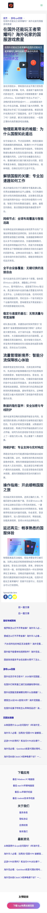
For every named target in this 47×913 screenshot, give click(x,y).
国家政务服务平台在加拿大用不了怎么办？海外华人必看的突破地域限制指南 (23, 660)
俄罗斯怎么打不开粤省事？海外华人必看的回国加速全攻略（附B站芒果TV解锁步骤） (23, 628)
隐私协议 (23, 819)
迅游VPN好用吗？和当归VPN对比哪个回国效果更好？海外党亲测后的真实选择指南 (23, 741)
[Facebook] (5, 597)
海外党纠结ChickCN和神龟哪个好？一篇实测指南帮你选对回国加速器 (23, 757)
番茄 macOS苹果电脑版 (23, 786)
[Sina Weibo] (14, 597)
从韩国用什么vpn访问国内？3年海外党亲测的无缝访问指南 (23, 725)
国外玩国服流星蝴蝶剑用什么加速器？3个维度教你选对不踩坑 (23, 692)
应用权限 (23, 825)
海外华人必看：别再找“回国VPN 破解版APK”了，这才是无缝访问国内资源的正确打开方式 (23, 733)
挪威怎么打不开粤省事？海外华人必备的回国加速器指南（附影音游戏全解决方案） (23, 636)
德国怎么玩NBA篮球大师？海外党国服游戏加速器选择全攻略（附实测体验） (23, 700)
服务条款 (23, 812)
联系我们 (23, 831)
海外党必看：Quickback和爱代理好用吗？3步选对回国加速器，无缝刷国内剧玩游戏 (23, 749)
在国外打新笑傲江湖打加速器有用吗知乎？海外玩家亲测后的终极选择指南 (23, 684)
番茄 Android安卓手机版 (24, 798)
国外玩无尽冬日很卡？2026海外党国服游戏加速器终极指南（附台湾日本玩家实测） (23, 676)
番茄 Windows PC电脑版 (23, 779)
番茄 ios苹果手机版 (23, 792)
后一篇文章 (23, 613)
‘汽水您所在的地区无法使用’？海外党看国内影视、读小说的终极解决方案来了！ (23, 644)
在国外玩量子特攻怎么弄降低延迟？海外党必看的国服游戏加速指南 (23, 708)
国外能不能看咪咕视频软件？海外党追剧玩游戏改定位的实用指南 (23, 652)
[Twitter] (10, 597)
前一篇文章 (23, 607)
